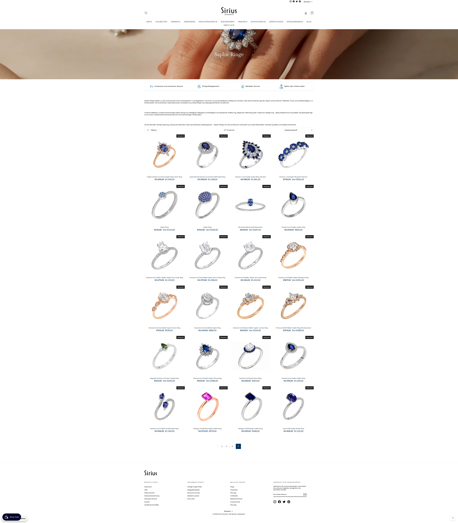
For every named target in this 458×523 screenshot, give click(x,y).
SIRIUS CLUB (229, 25)
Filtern (153, 130)
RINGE (149, 22)
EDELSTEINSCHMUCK (208, 22)
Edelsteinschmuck (236, 499)
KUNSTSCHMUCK (258, 22)
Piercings (233, 505)
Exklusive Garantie (193, 493)
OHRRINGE (175, 22)
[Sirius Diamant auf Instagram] (274, 501)
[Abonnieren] (305, 494)
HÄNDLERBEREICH (295, 22)
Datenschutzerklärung (151, 496)
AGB (145, 490)
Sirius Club (191, 499)
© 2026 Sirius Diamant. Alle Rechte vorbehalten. (229, 514)
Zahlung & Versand (150, 499)
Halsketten (234, 490)
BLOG (309, 22)
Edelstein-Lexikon (193, 496)
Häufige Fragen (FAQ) (194, 487)
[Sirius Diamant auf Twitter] (284, 501)
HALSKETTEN (161, 22)
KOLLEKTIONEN (227, 22)
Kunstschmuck (235, 502)
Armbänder (234, 496)
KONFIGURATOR (276, 22)
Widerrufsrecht (149, 493)
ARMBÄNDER (189, 22)
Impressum (148, 487)
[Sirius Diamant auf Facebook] (279, 501)
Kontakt (147, 502)
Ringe (232, 487)
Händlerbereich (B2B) (151, 505)
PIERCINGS (242, 22)
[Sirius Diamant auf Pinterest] (288, 501)
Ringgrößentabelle (193, 490)
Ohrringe (233, 493)
